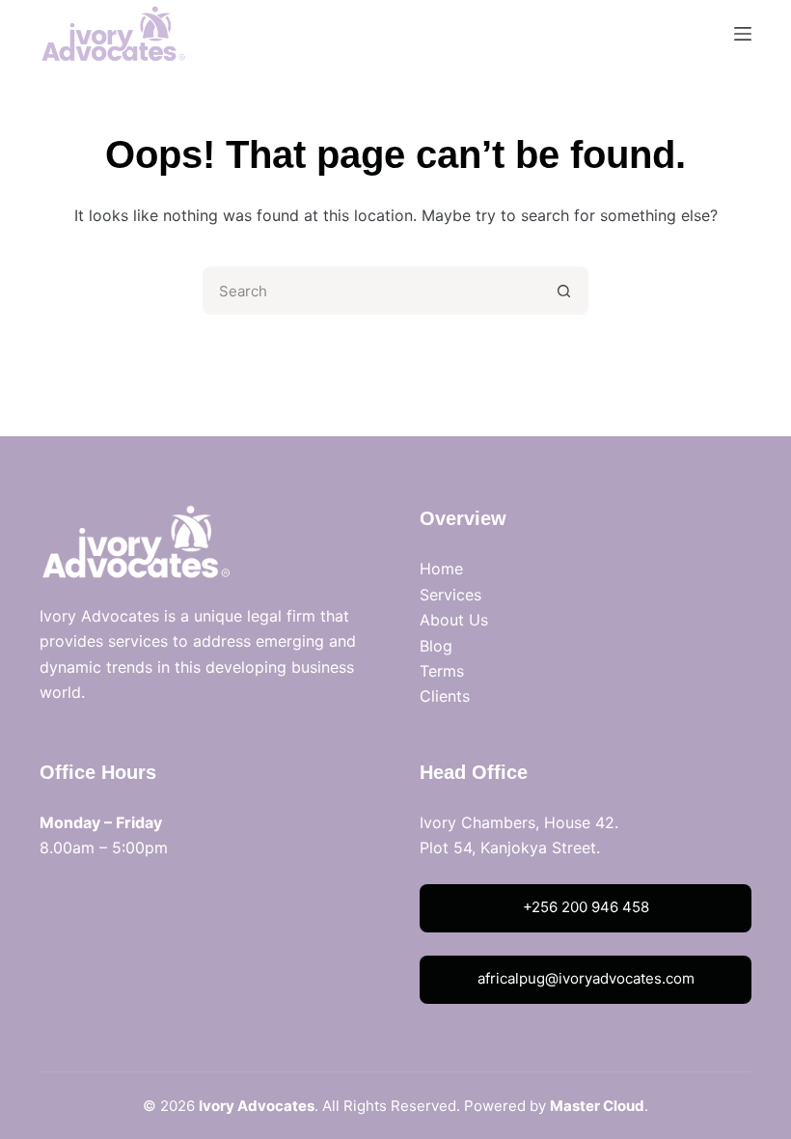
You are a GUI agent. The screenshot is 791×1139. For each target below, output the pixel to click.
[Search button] (564, 290)
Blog (436, 645)
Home (441, 568)
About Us (454, 619)
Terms (442, 671)
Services (450, 594)
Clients (445, 696)
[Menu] (742, 33)
